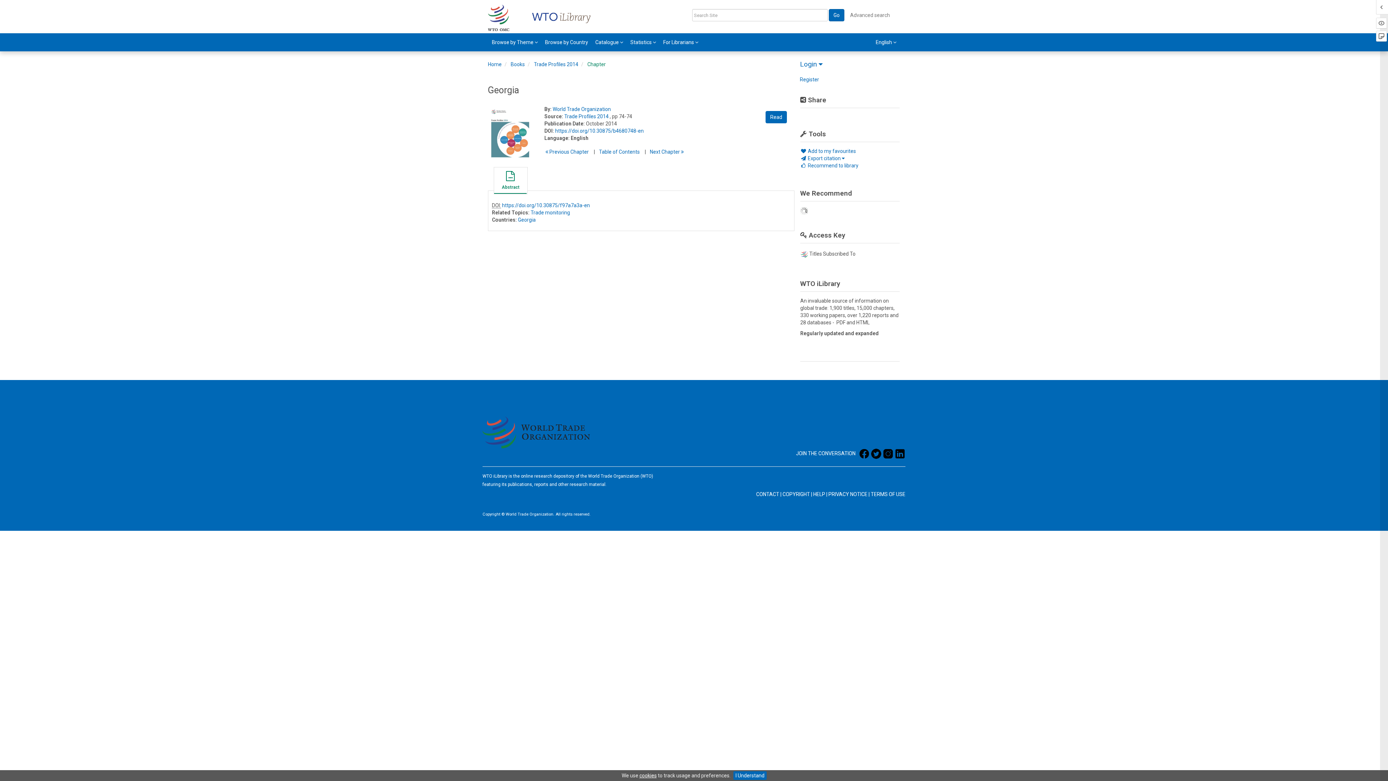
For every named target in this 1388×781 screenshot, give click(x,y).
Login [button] (809, 64)
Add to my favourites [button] (831, 151)
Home (495, 64)
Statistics (641, 42)
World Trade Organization (582, 109)
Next (665, 152)
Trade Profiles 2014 (556, 64)
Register (809, 79)
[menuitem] (514, 42)
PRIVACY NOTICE (848, 494)
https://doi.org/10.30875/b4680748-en (599, 131)
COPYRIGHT (796, 494)
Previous (568, 152)
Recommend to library (832, 165)
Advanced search (870, 15)
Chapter (596, 64)
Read (776, 117)
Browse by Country (566, 42)
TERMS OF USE (888, 494)
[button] (510, 181)
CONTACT (767, 494)
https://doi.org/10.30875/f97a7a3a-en (546, 205)
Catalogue (607, 42)
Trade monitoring (550, 212)
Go (837, 15)
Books (518, 64)
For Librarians (679, 42)
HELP (819, 494)
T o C (619, 152)
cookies (648, 775)
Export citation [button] (824, 158)
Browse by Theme (513, 42)
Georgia (527, 220)
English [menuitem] (884, 42)
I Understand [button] (750, 775)
